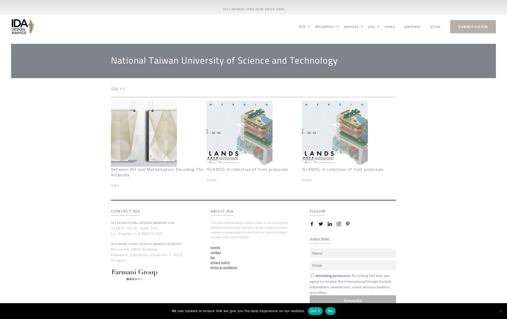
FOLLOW (318, 211)
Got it (315, 311)
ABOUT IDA (222, 211)
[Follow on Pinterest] (350, 224)
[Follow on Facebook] (314, 224)
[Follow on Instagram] (341, 224)
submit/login (473, 26)
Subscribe (353, 300)
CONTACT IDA (125, 211)
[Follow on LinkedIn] (332, 224)
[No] (500, 311)
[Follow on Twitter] (323, 224)
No (330, 311)
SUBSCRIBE (320, 239)
